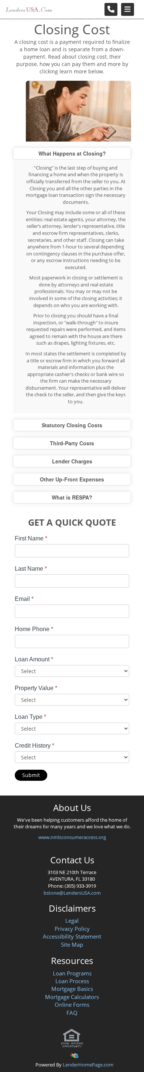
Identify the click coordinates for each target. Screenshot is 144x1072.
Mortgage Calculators (72, 996)
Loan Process (72, 981)
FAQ (72, 1012)
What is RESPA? (72, 497)
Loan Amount (34, 659)
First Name (31, 538)
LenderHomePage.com (88, 1064)
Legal (72, 920)
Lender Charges (72, 461)
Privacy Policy (72, 928)
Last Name (31, 568)
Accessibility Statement (72, 936)
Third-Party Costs (72, 443)
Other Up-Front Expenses (72, 479)
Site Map (72, 944)
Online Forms (72, 1004)
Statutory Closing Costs (72, 425)
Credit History (34, 745)
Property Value (36, 688)
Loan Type (30, 717)
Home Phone (34, 629)
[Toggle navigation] (127, 9)
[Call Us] (110, 9)
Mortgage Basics (72, 988)
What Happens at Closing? (72, 153)
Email (24, 599)
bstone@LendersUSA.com (72, 893)
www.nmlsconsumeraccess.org (72, 837)
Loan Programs (72, 973)
